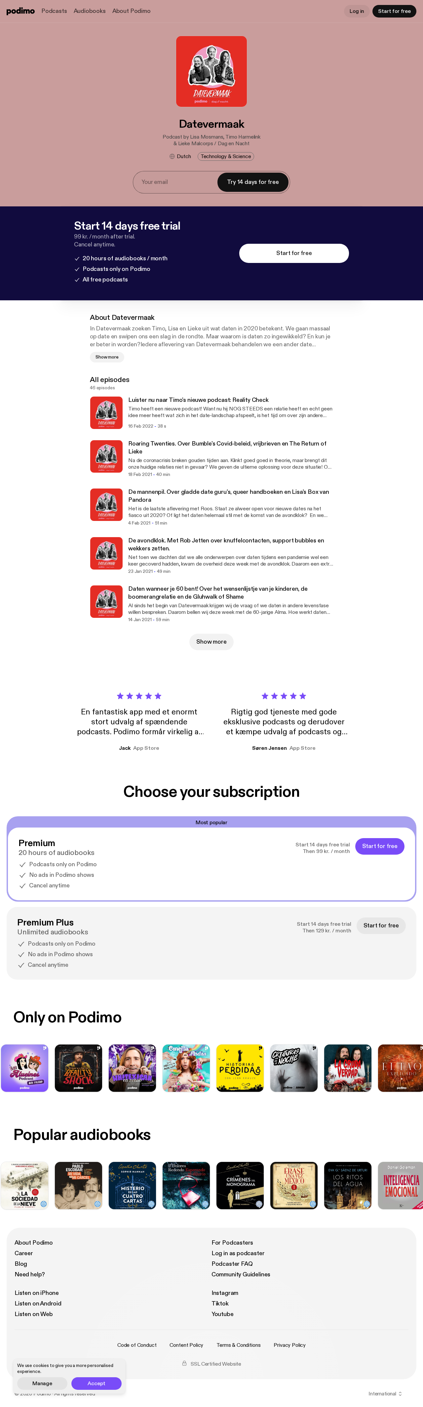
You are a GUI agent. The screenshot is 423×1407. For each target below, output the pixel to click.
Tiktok (220, 1303)
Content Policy (186, 1345)
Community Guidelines (241, 1274)
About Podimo (131, 11)
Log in (357, 11)
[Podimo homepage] (21, 11)
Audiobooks (90, 11)
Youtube (223, 1314)
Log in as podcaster (238, 1253)
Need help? (30, 1274)
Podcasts (54, 11)
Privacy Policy (290, 1345)
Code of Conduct (137, 1345)
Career (24, 1253)
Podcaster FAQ (232, 1264)
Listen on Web (34, 1314)
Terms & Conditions (238, 1345)
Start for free (394, 11)
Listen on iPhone (37, 1293)
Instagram (225, 1293)
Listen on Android (38, 1303)
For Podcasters (232, 1243)
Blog (21, 1264)
